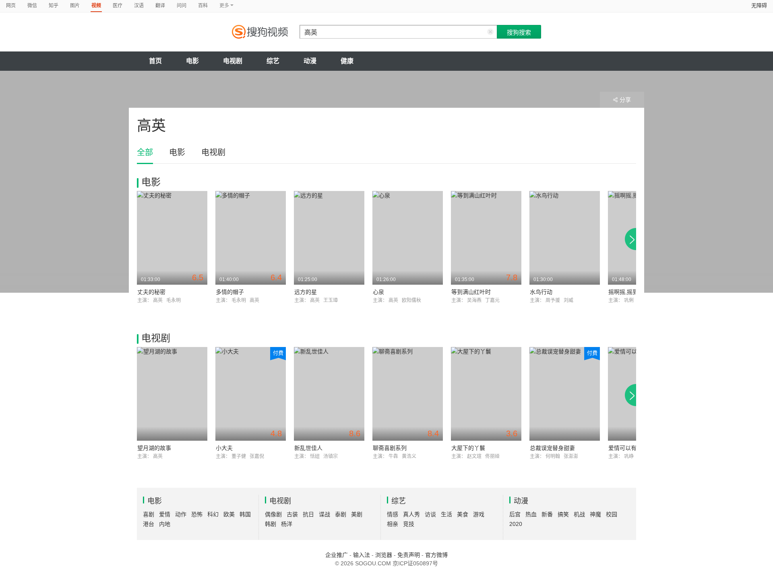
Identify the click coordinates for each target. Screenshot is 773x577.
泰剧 (340, 514)
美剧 (356, 514)
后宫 (515, 514)
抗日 (308, 514)
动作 (180, 514)
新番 (547, 514)
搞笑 (563, 514)
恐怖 (197, 514)
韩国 (245, 514)
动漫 (310, 60)
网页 (11, 5)
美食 (462, 514)
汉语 (139, 5)
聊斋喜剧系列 (390, 448)
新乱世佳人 (308, 448)
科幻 (213, 514)
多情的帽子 (230, 292)
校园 (611, 514)
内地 (164, 524)
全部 (145, 152)
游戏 (478, 514)
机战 (579, 514)
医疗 (117, 5)
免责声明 (408, 555)
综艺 (273, 60)
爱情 (164, 514)
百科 (203, 5)
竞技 (408, 524)
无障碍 (759, 5)
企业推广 (336, 555)
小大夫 (224, 448)
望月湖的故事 (154, 448)
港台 (148, 524)
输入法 (361, 555)
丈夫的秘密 (151, 292)
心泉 (378, 292)
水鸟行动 (541, 292)
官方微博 (436, 555)
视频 (96, 5)
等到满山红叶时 (471, 292)
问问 (181, 5)
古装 (292, 514)
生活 (446, 514)
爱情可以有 (622, 448)
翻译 (160, 5)
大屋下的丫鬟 (468, 448)
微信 (32, 5)
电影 (192, 60)
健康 (347, 60)
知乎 (53, 5)
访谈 (430, 514)
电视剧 (232, 60)
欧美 (229, 514)
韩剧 (270, 524)
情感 (392, 514)
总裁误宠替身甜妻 (552, 448)
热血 (531, 514)
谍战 (324, 514)
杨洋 (286, 524)
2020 (515, 524)
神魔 (595, 514)
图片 (75, 5)
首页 (155, 60)
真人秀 (411, 514)
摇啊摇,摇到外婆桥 (631, 292)
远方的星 (305, 292)
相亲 (392, 524)
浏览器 (383, 555)
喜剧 (148, 514)
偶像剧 (273, 514)
